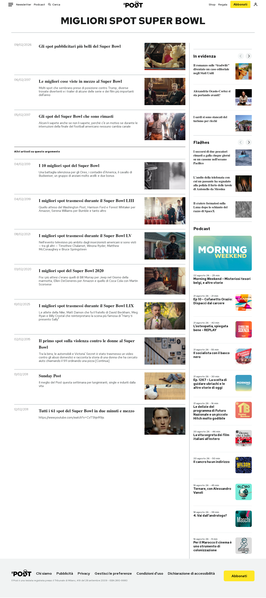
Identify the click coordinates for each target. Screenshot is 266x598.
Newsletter (23, 4)
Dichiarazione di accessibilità (191, 573)
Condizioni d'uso (150, 573)
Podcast (39, 4)
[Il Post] (133, 4)
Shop (212, 4)
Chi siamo (44, 573)
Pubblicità (64, 573)
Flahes (201, 142)
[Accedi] (256, 4)
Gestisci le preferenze (113, 573)
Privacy (84, 573)
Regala (222, 4)
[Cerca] (49, 4)
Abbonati (240, 4)
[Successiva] (249, 56)
